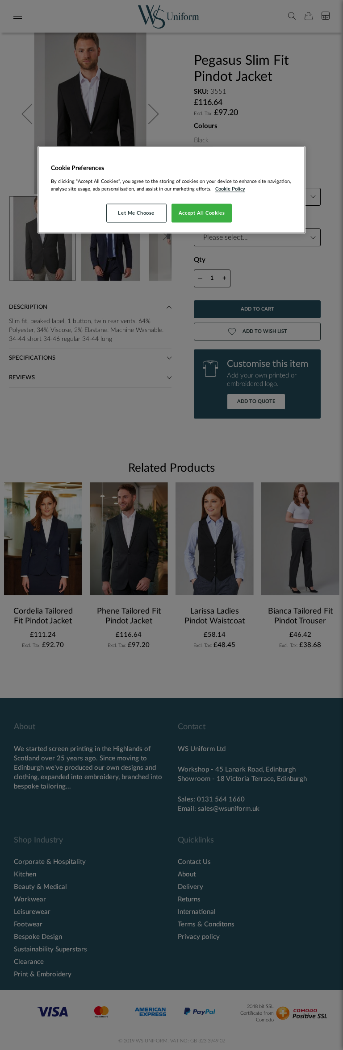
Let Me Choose (136, 212)
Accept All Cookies (202, 212)
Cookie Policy (230, 188)
